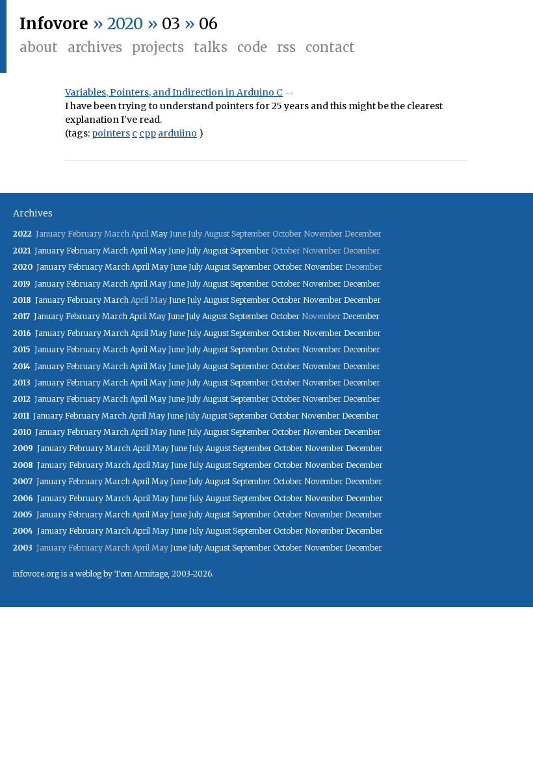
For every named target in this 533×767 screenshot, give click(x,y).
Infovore (54, 24)
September (249, 250)
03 (171, 24)
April (139, 250)
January (49, 250)
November (323, 267)
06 (208, 24)
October (287, 267)
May (159, 234)
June (176, 250)
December (361, 284)
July (194, 250)
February (83, 250)
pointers (111, 133)
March (115, 250)
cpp (147, 133)
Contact (330, 47)
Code (252, 47)
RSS (286, 47)
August (215, 250)
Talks (211, 47)
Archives (95, 47)
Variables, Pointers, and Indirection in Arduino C (174, 92)
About (39, 47)
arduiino (177, 133)
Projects (158, 47)
